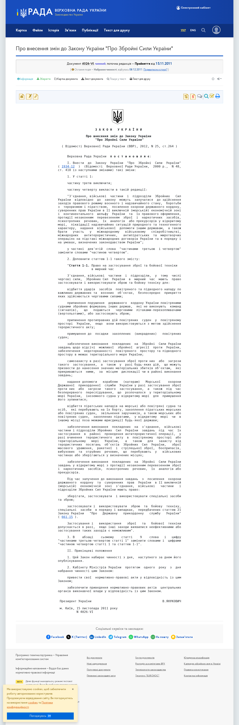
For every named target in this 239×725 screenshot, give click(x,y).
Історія (53, 30)
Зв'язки (70, 30)
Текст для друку (117, 30)
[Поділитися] (219, 79)
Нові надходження (97, 664)
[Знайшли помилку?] (212, 96)
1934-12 (68, 166)
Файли (37, 30)
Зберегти (45, 79)
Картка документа (67, 79)
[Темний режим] (213, 79)
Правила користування (196, 670)
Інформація (26, 79)
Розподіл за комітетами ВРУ (150, 664)
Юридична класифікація (196, 658)
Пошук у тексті (117, 79)
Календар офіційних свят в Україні (202, 664)
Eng (193, 30)
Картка (21, 30)
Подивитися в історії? (155, 69)
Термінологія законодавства (150, 670)
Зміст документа (93, 79)
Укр (183, 30)
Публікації (90, 30)
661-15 (67, 517)
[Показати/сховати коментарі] (199, 96)
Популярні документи (99, 670)
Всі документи (94, 658)
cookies (33, 702)
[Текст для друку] (217, 96)
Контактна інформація (196, 676)
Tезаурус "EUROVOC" (147, 676)
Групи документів (144, 658)
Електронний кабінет (196, 7)
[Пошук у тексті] (206, 96)
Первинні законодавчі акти (101, 676)
